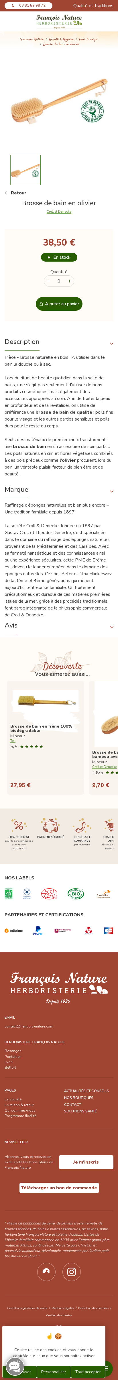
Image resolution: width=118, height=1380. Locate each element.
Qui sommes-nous (20, 1110)
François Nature (32, 39)
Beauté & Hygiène (61, 39)
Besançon (13, 1051)
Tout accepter (88, 1372)
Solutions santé (80, 1111)
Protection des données (93, 1308)
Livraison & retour (19, 1105)
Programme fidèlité (20, 1115)
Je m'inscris (86, 1162)
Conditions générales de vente (27, 1308)
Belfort (10, 1067)
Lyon (9, 1062)
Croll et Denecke (59, 212)
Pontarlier (13, 1056)
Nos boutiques (78, 1097)
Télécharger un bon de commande (59, 1188)
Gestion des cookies (59, 1315)
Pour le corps (88, 39)
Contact (72, 1104)
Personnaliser (53, 1372)
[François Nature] (59, 21)
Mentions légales (63, 1308)
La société (13, 1099)
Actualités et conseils (86, 1091)
